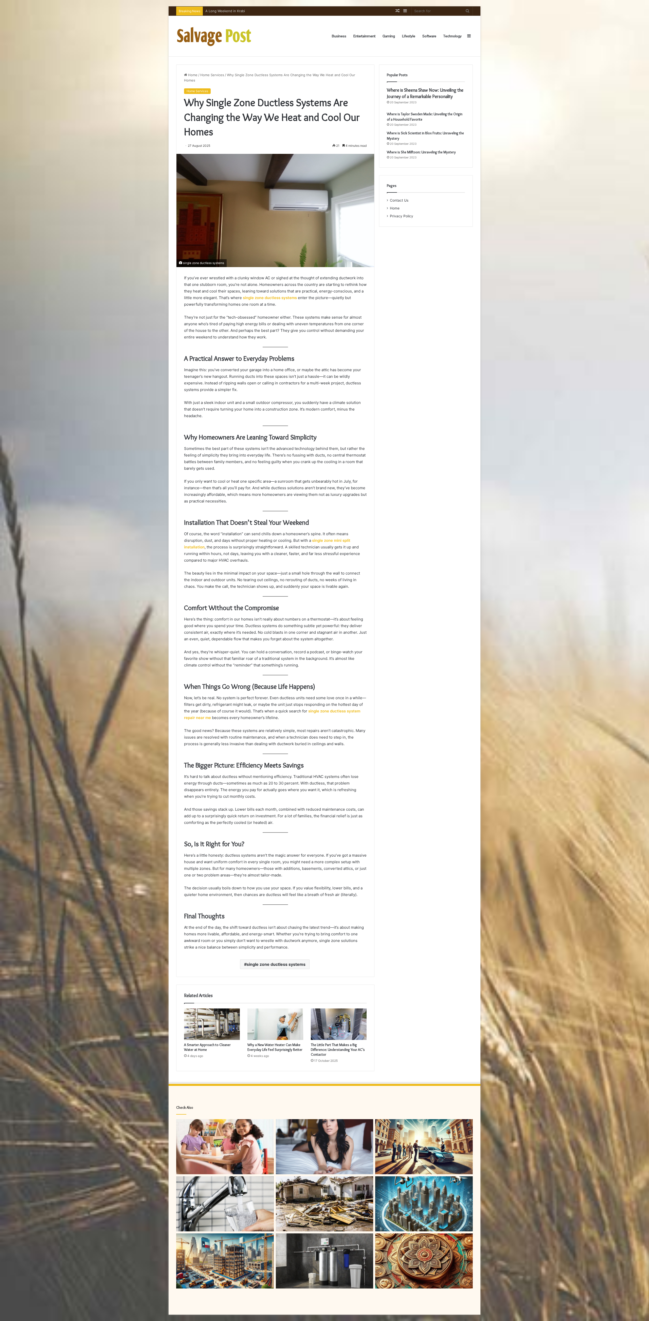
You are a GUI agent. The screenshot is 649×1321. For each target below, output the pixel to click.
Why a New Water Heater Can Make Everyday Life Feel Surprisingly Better (263, 11)
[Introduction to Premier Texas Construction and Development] (225, 1261)
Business (339, 36)
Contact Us (399, 200)
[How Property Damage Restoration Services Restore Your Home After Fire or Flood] (324, 1203)
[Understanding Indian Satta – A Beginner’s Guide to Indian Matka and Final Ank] (424, 1261)
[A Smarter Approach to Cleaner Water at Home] (212, 1024)
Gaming (389, 36)
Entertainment (364, 36)
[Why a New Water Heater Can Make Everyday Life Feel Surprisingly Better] (275, 1024)
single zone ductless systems (276, 964)
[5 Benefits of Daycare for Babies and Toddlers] (225, 1146)
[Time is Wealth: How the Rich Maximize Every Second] (424, 1146)
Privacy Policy (401, 216)
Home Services (212, 75)
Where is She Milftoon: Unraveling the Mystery (421, 152)
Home (192, 75)
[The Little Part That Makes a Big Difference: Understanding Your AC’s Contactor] (339, 1024)
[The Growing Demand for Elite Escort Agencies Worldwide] (324, 1146)
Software (429, 36)
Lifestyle (408, 36)
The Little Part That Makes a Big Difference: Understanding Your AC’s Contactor (338, 1049)
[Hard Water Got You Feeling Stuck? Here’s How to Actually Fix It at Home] (324, 1261)
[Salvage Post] (214, 36)
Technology (452, 36)
